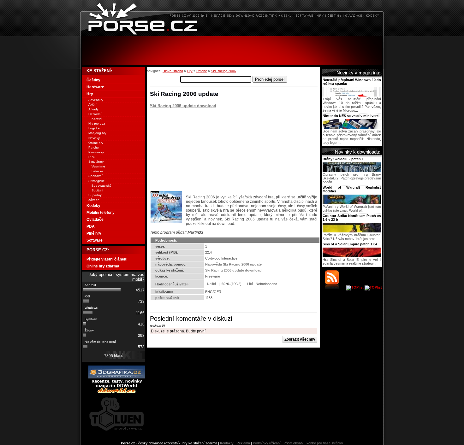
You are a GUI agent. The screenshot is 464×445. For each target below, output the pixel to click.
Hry (190, 71)
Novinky (94, 138)
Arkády (93, 109)
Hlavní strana (173, 71)
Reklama (243, 443)
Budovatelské (101, 185)
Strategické (96, 181)
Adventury (95, 100)
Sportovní (95, 176)
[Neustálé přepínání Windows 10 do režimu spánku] (352, 95)
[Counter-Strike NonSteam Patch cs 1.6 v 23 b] (352, 231)
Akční (92, 104)
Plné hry (93, 233)
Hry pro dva (96, 123)
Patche (201, 71)
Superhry (95, 195)
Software (94, 240)
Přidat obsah (293, 443)
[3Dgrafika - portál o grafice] (116, 377)
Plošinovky (96, 152)
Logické (94, 128)
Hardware (95, 87)
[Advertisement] (232, 50)
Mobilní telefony (100, 212)
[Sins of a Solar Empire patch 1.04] (352, 256)
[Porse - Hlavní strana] (232, 34)
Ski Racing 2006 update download (183, 105)
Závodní (94, 200)
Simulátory (96, 161)
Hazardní (95, 114)
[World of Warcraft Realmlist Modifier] (352, 203)
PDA (90, 226)
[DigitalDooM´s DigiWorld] (116, 392)
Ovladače (95, 219)
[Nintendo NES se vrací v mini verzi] (352, 127)
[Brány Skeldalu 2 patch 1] (352, 171)
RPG (91, 157)
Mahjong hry (97, 133)
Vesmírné (98, 166)
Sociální (97, 190)
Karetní (97, 118)
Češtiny (93, 80)
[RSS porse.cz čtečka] (335, 287)
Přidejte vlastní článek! (107, 259)
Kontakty (227, 443)
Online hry (95, 142)
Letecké (97, 171)
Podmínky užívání (267, 443)
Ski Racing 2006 (223, 71)
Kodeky (93, 205)
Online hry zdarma (102, 266)
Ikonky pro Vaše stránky (324, 443)
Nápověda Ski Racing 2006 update (233, 264)
